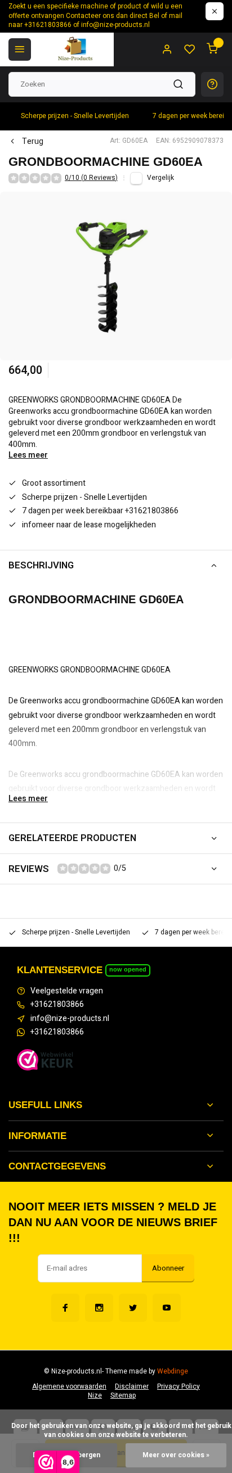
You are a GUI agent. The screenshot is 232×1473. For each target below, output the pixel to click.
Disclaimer (132, 1386)
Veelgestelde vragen (66, 991)
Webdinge (172, 1371)
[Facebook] (65, 1308)
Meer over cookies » (175, 1455)
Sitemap (123, 1395)
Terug (32, 141)
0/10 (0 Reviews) (91, 178)
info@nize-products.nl (69, 1018)
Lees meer (28, 455)
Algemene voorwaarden (69, 1386)
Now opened (127, 969)
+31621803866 (57, 1004)
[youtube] (167, 1308)
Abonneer (168, 1268)
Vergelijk (160, 178)
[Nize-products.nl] (76, 49)
